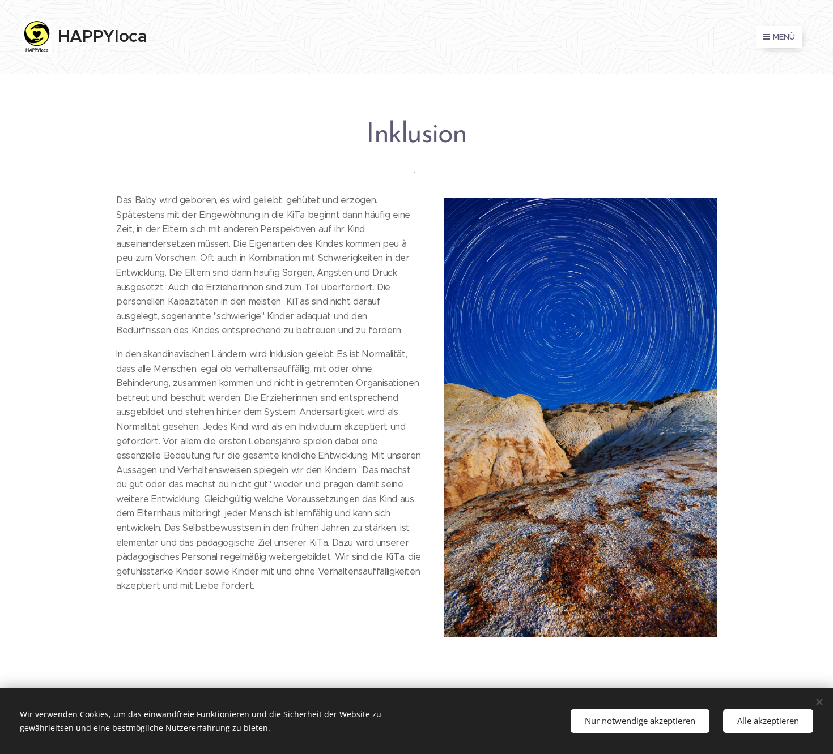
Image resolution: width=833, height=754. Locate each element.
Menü (784, 37)
